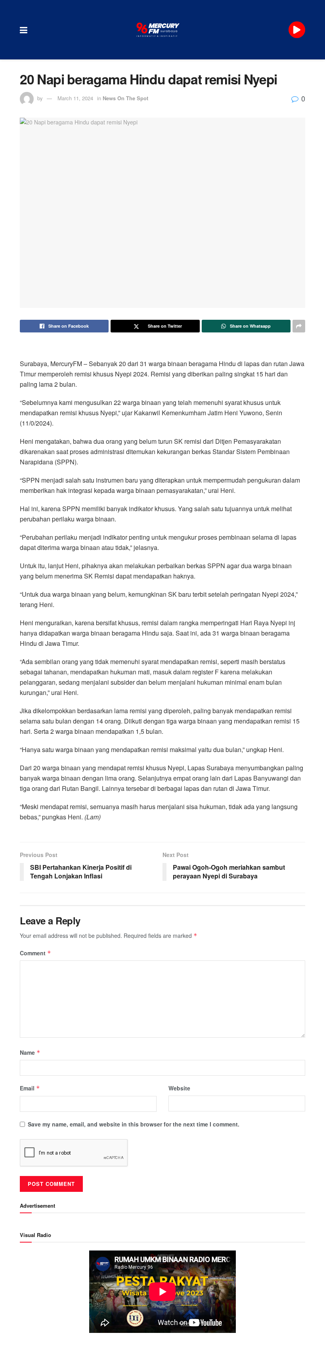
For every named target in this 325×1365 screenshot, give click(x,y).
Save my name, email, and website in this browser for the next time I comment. (133, 1124)
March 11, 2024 (75, 98)
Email (30, 1088)
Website (179, 1088)
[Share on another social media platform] (298, 326)
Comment (35, 953)
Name (30, 1052)
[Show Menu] (23, 29)
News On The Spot (125, 98)
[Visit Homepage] (158, 30)
